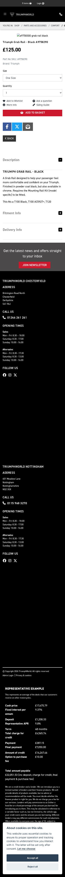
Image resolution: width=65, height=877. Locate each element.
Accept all (32, 858)
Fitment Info (12, 213)
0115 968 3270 (17, 503)
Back (10, 138)
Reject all (33, 866)
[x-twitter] (16, 375)
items (25, 3)
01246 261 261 (17, 317)
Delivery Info (12, 229)
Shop (16, 25)
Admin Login (8, 675)
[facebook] (5, 375)
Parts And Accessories (35, 25)
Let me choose (26, 848)
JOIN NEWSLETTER (35, 265)
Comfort (55, 25)
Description (11, 160)
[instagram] (10, 375)
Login (39, 3)
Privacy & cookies (24, 675)
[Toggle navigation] (5, 14)
